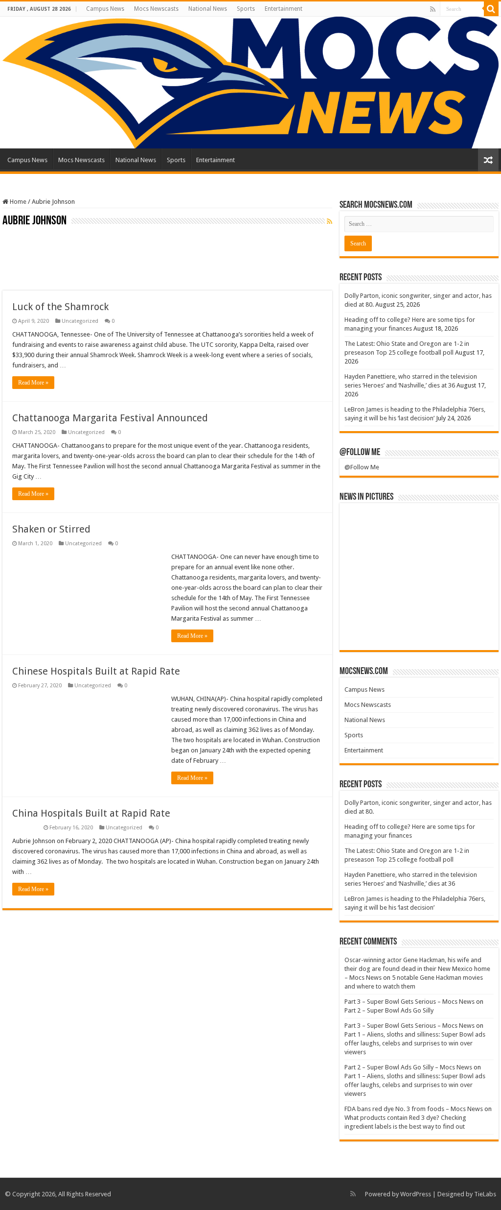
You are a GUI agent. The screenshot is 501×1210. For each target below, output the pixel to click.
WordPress (415, 1194)
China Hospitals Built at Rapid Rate (91, 813)
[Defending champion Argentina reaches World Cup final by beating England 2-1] (468, 628)
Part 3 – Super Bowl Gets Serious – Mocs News (409, 1001)
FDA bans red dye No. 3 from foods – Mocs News (413, 1109)
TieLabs (485, 1194)
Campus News (105, 8)
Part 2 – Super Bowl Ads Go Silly (388, 1010)
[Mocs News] (250, 82)
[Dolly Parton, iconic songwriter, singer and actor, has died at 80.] (369, 525)
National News (207, 8)
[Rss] (432, 9)
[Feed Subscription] (329, 221)
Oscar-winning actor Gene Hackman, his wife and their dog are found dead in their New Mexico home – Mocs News (417, 968)
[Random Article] (488, 159)
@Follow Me (360, 453)
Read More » (33, 382)
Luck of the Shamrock (60, 307)
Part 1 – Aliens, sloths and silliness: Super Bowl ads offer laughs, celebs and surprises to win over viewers (414, 1043)
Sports (246, 8)
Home (17, 201)
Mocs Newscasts (156, 8)
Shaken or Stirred (51, 529)
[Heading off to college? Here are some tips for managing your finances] (419, 525)
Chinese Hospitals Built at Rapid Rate (96, 671)
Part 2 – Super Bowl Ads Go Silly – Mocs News (408, 1067)
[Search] (491, 8)
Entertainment (283, 8)
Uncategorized (80, 321)
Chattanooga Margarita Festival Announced (110, 418)
